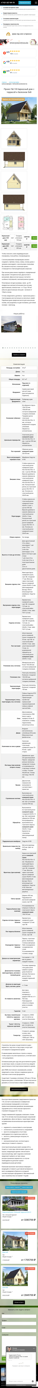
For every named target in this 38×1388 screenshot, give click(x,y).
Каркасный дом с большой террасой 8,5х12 (16, 1212)
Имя (3, 1313)
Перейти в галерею (18, 355)
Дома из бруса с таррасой (13, 1187)
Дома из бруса (19, 1302)
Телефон (4, 1320)
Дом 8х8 (5, 1287)
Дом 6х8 (5, 1252)
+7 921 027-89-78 (8, 3)
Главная (4, 82)
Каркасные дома (14, 82)
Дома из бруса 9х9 (27, 1187)
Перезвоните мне (25, 2)
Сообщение (5, 1335)
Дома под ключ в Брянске (22, 34)
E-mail (3, 1327)
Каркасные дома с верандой (19, 1192)
